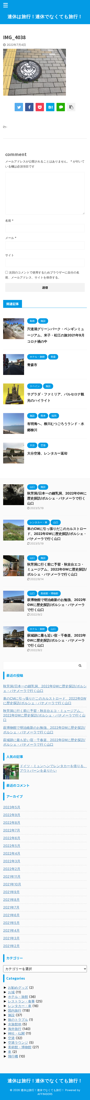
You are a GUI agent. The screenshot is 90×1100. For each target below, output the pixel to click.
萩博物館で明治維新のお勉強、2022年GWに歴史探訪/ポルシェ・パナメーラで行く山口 (56, 605)
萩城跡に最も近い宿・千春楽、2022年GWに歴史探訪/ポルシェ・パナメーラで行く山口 (56, 640)
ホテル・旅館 (18, 997)
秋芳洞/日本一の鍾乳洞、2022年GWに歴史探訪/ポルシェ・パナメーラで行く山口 (57, 498)
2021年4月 (11, 930)
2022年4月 (11, 853)
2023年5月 (11, 807)
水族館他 (14, 1024)
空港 (11, 1038)
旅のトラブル (18, 1020)
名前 (9, 220)
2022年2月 (11, 869)
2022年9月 (11, 815)
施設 (11, 1015)
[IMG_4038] (50, 107)
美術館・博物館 (19, 1047)
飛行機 (13, 1056)
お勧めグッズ (18, 987)
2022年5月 (11, 846)
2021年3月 (11, 938)
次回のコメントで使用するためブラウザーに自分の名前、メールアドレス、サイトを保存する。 (42, 275)
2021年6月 (11, 915)
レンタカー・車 (19, 1006)
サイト (9, 255)
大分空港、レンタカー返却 (47, 453)
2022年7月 (11, 830)
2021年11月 (12, 876)
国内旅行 (14, 1010)
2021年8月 (11, 900)
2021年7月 (11, 907)
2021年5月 (11, 923)
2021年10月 (12, 884)
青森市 (32, 365)
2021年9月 (11, 892)
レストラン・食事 (21, 1001)
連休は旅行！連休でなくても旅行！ (45, 16)
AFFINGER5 (45, 1094)
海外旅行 (14, 1029)
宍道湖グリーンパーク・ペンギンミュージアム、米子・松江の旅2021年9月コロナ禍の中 (56, 335)
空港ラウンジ (18, 1042)
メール (10, 238)
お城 (11, 992)
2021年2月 (11, 946)
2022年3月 (11, 861)
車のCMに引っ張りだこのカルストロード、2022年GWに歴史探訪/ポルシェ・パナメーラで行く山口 (57, 534)
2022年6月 (11, 838)
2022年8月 (11, 822)
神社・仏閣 (16, 1033)
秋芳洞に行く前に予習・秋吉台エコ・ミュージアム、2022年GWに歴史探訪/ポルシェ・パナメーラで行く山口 (57, 569)
